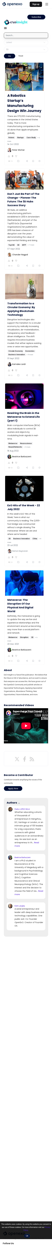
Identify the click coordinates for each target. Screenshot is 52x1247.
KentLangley (20, 906)
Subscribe (36, 17)
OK (27, 1235)
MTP (24, 245)
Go (9, 56)
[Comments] (19, 161)
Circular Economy (15, 351)
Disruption (24, 637)
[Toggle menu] (47, 4)
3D (18, 245)
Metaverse (12, 443)
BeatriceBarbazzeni (23, 857)
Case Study (31, 138)
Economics (29, 351)
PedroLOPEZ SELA (22, 809)
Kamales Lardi (19, 364)
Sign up (35, 4)
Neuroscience (26, 443)
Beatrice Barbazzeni (21, 456)
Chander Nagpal (20, 254)
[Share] (27, 161)
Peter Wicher (18, 150)
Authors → (13, 802)
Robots (11, 138)
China (35, 539)
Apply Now (13, 788)
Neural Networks (15, 447)
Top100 (11, 245)
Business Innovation (16, 355)
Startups (20, 138)
